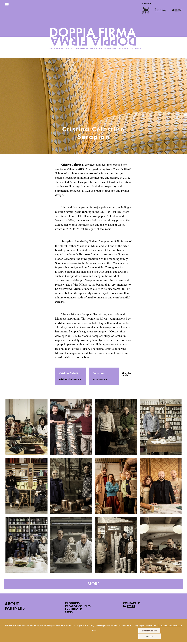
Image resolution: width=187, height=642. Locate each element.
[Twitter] (127, 379)
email (131, 606)
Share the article (126, 374)
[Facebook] (122, 379)
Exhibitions (74, 609)
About (12, 604)
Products (72, 603)
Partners (15, 608)
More (93, 584)
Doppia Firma (93, 39)
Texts (69, 612)
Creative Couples (78, 606)
